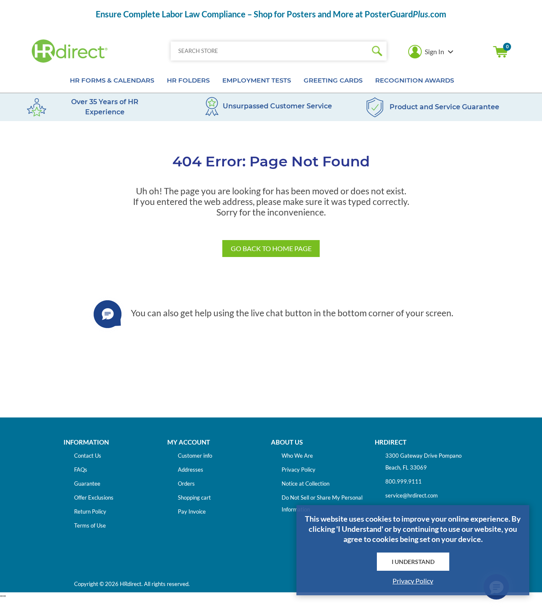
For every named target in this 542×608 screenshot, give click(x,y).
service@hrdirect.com (411, 495)
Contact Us (87, 455)
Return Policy (90, 511)
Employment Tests (256, 80)
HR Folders (188, 80)
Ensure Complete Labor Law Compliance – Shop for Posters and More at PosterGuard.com (271, 14)
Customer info (195, 455)
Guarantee (87, 483)
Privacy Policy (298, 469)
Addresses (190, 469)
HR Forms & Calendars (112, 80)
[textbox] (269, 51)
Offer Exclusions (93, 497)
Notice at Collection (305, 483)
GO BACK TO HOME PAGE (271, 248)
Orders (186, 483)
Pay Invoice (192, 511)
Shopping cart (500, 51)
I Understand (413, 561)
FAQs (80, 469)
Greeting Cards (333, 80)
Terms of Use (90, 525)
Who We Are (297, 455)
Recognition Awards (414, 80)
